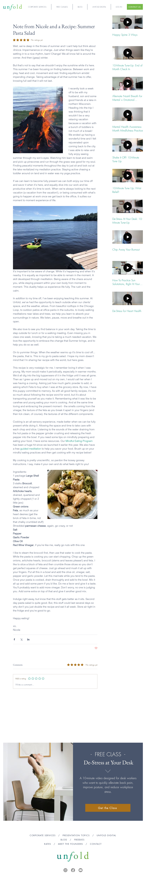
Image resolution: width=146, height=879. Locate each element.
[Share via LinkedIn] (28, 639)
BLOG (64, 839)
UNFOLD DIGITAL (106, 835)
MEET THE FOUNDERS (70, 844)
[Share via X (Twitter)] (21, 639)
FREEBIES (79, 839)
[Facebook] (73, 870)
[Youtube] (81, 870)
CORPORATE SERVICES (42, 835)
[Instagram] (65, 870)
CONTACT (96, 844)
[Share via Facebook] (14, 639)
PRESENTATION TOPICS (76, 835)
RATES (47, 844)
